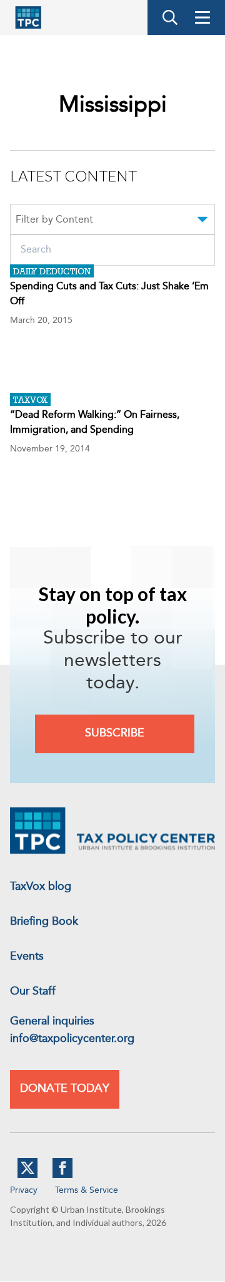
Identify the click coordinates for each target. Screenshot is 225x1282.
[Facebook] (62, 1175)
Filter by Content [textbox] (54, 220)
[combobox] (112, 221)
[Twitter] (28, 1175)
